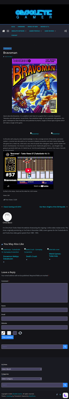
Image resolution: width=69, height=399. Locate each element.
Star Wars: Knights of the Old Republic (52, 207)
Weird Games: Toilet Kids (55, 255)
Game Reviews (49, 31)
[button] (25, 31)
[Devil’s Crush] (34, 250)
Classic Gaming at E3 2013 (12, 207)
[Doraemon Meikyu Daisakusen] (11, 250)
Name (3, 306)
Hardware (21, 26)
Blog (13, 26)
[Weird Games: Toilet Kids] (53, 250)
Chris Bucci (9, 56)
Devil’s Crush (31, 256)
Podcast (14, 35)
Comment (5, 281)
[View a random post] (65, 31)
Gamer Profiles (34, 31)
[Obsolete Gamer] (3, 31)
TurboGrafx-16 (7, 48)
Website (4, 323)
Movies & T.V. (45, 26)
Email (3, 314)
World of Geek (33, 26)
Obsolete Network (18, 31)
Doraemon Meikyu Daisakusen (11, 257)
